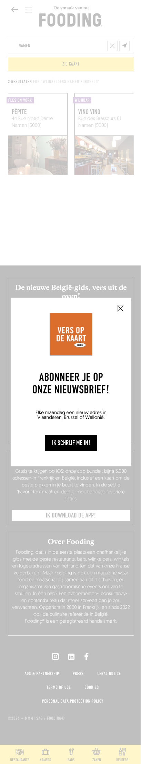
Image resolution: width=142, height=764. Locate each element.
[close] (120, 308)
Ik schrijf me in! (71, 443)
